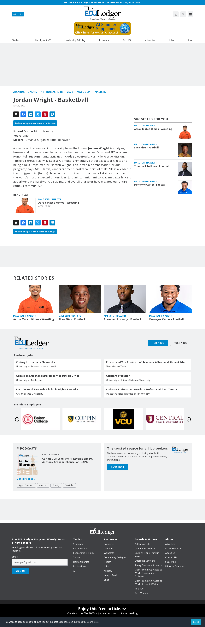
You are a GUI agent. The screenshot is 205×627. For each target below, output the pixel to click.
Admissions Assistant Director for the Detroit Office (47, 375)
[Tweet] (38, 114)
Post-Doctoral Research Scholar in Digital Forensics (47, 389)
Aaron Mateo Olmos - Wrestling (58, 202)
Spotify (56, 485)
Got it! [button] (196, 622)
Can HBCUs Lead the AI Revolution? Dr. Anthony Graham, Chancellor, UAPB (67, 460)
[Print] (16, 114)
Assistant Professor (118, 375)
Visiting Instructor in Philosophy (35, 362)
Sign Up (21, 570)
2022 (70, 91)
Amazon (43, 485)
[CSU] (165, 419)
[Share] (23, 114)
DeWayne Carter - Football (150, 184)
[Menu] (190, 14)
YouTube (69, 485)
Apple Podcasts (26, 485)
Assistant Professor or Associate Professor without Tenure (141, 389)
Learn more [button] (93, 622)
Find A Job (157, 342)
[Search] (183, 14)
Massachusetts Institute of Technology (128, 393)
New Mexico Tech (116, 366)
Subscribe (18, 14)
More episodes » (26, 479)
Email (15, 557)
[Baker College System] (123, 419)
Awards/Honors (25, 91)
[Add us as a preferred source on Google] (52, 114)
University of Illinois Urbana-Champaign (129, 380)
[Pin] (45, 114)
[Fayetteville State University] (81, 419)
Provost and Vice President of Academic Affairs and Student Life (145, 362)
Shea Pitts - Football (146, 147)
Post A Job (180, 342)
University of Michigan (29, 380)
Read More (118, 466)
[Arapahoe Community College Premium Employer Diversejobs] (40, 419)
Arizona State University (29, 393)
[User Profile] (176, 14)
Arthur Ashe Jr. (52, 91)
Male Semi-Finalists (91, 91)
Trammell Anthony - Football (151, 166)
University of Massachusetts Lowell (36, 366)
